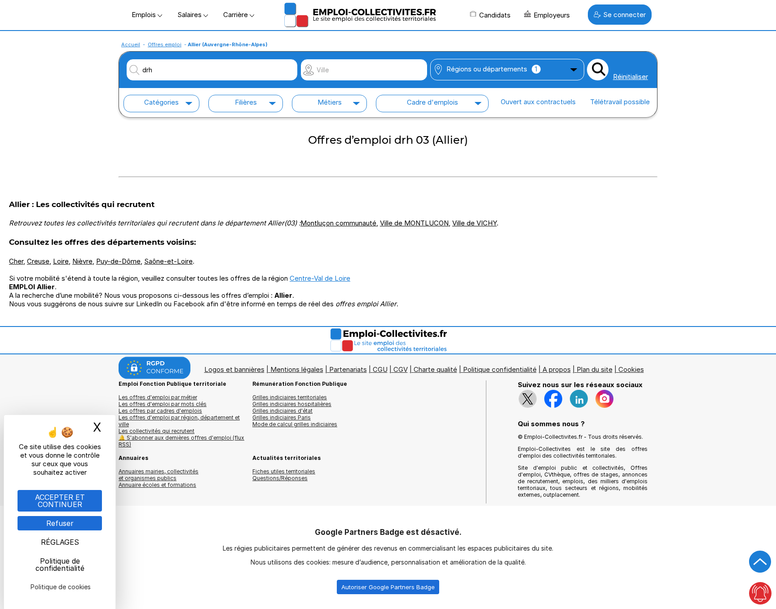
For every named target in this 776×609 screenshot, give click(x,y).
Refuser (60, 523)
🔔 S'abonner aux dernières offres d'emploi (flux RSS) (181, 441)
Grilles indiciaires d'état (282, 410)
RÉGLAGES (60, 542)
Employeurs (552, 15)
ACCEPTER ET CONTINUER (60, 501)
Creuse (38, 261)
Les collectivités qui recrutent (156, 431)
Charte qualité (435, 369)
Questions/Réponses (280, 478)
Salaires (190, 14)
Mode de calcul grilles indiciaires (294, 424)
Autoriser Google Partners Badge (388, 587)
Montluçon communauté (338, 223)
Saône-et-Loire (168, 261)
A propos (556, 369)
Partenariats (348, 369)
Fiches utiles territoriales (283, 471)
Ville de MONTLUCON (414, 223)
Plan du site (595, 369)
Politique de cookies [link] (61, 587)
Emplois (145, 14)
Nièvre (82, 261)
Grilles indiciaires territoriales (289, 397)
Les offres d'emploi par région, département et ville (179, 421)
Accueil (130, 44)
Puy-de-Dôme (118, 261)
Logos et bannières (234, 369)
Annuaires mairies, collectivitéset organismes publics (158, 474)
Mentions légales (296, 369)
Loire (61, 261)
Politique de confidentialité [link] (59, 564)
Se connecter (624, 14)
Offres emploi (164, 44)
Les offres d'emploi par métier (158, 397)
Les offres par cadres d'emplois (160, 410)
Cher (16, 261)
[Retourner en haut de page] (760, 562)
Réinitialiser (630, 76)
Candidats (495, 15)
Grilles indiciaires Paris (281, 417)
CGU (380, 369)
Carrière (236, 14)
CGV (400, 369)
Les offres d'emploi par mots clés (163, 404)
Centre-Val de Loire (320, 278)
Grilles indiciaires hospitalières (291, 404)
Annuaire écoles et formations (157, 484)
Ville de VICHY (474, 223)
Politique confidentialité (500, 369)
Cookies (631, 369)
